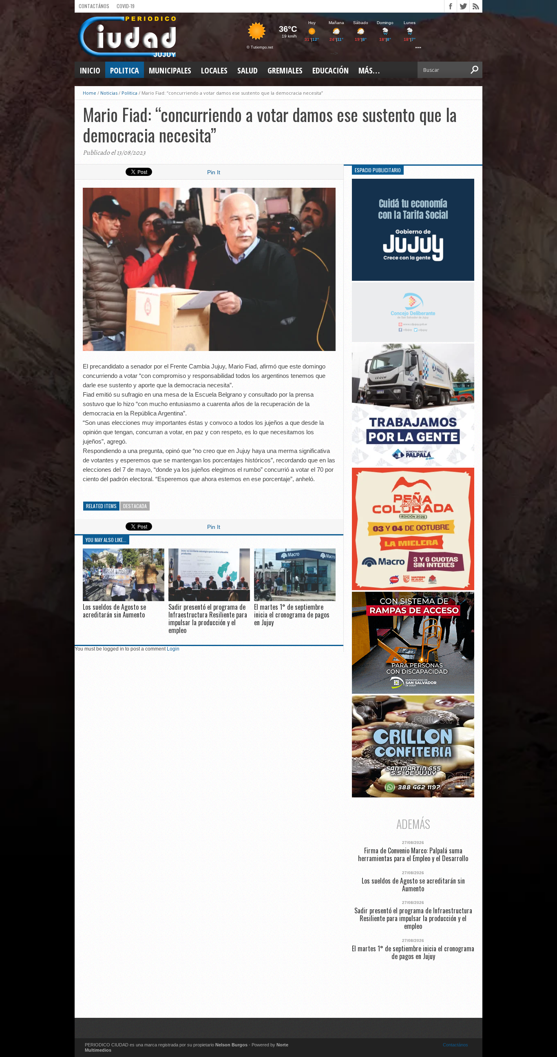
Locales (214, 70)
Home (89, 93)
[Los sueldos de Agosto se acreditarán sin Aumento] (123, 598)
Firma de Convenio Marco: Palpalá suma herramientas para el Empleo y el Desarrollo (413, 854)
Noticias (108, 93)
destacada (135, 505)
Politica (124, 70)
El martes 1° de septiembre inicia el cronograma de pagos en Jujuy (291, 614)
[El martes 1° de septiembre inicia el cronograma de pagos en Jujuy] (295, 598)
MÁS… (369, 70)
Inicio (90, 70)
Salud (247, 70)
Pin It (213, 172)
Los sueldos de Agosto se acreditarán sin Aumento (114, 611)
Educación (330, 70)
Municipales (170, 70)
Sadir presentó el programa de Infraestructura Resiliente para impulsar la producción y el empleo (207, 618)
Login (173, 649)
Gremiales (285, 70)
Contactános (455, 1044)
